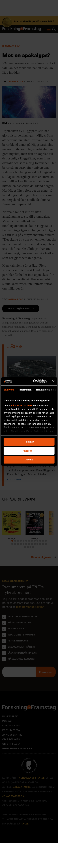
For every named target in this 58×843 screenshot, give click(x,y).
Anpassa (27, 450)
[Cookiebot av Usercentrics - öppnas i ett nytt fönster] (35, 381)
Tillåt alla (29, 441)
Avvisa (29, 459)
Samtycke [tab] (9, 389)
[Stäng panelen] (53, 381)
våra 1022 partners (21, 405)
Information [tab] (25, 389)
